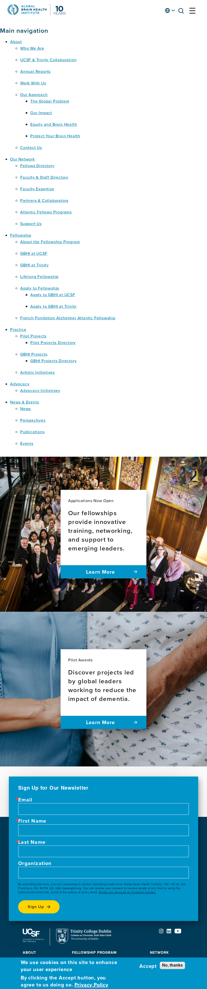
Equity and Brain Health (53, 124)
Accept (148, 966)
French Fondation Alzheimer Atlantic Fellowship (67, 318)
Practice (18, 329)
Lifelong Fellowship (39, 276)
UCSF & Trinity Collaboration (48, 60)
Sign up (36, 907)
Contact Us (31, 147)
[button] (182, 11)
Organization (34, 863)
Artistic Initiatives (37, 372)
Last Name (31, 842)
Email (25, 799)
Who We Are (32, 48)
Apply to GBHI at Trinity (53, 306)
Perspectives (32, 420)
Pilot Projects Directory (53, 342)
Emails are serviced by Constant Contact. (128, 892)
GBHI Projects (33, 354)
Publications (32, 432)
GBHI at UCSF (33, 253)
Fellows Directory (37, 165)
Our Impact (41, 112)
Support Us (31, 223)
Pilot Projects (33, 336)
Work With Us (33, 83)
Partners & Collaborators (44, 200)
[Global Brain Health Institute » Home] (37, 14)
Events (26, 443)
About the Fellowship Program (50, 241)
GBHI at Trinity (34, 265)
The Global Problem (49, 101)
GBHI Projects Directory (53, 360)
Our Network (22, 159)
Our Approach (34, 94)
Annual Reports (35, 71)
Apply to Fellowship (39, 288)
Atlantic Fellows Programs (46, 212)
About (16, 41)
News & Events (24, 402)
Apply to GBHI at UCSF (52, 294)
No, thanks (172, 965)
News (25, 408)
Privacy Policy (91, 984)
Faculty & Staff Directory (44, 177)
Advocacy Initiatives (40, 390)
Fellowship (20, 235)
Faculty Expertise (37, 189)
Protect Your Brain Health (55, 136)
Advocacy (19, 384)
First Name (32, 820)
